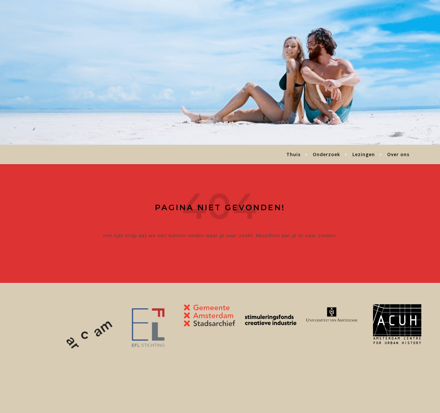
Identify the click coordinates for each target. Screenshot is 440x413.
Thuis (293, 154)
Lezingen (363, 154)
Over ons (398, 154)
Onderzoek (326, 154)
